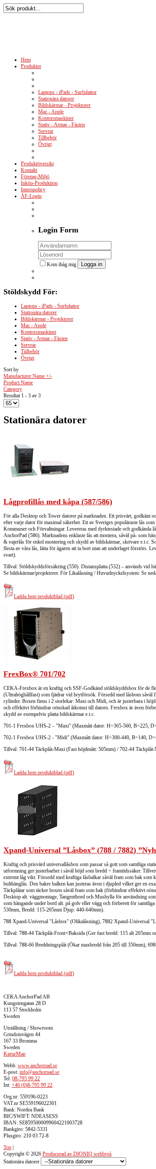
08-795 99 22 (26, 1079)
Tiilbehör (30, 351)
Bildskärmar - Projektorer (47, 319)
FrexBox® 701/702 (34, 674)
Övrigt (27, 358)
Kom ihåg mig (62, 264)
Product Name (18, 383)
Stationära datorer (39, 312)
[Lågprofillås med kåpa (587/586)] (38, 487)
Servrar (28, 345)
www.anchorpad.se (37, 1066)
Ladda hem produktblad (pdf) (44, 596)
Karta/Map (14, 1054)
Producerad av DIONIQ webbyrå (76, 1154)
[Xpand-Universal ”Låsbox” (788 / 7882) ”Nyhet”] (38, 836)
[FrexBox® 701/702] (38, 660)
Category (12, 389)
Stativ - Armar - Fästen (44, 338)
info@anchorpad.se (39, 1072)
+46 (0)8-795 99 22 (32, 1085)
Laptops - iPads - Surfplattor (50, 306)
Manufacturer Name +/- (27, 376)
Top (7, 1147)
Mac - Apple (33, 325)
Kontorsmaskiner (38, 332)
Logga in (91, 264)
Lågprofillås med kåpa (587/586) (57, 501)
